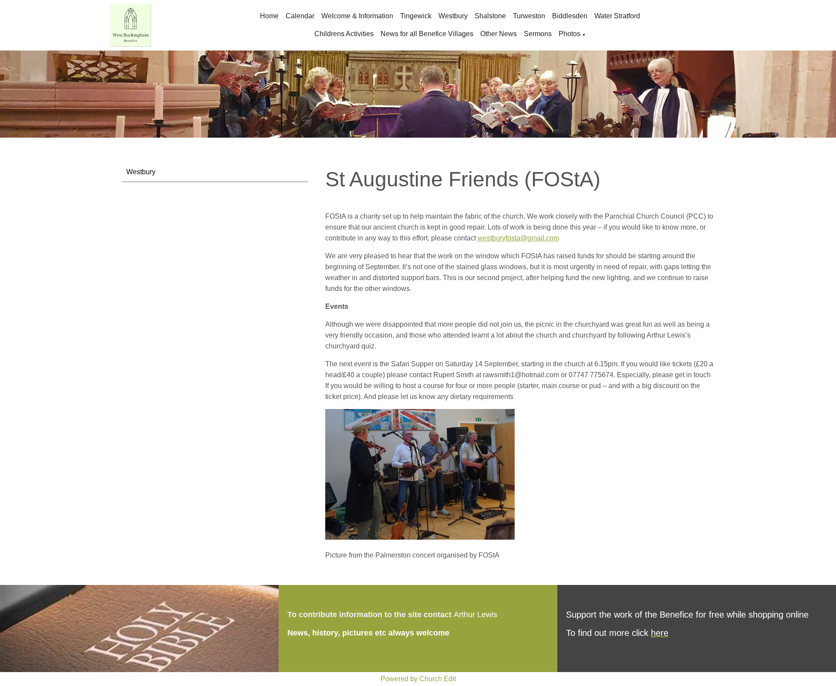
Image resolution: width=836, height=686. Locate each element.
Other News (498, 33)
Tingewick (415, 16)
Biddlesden (569, 16)
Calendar (300, 16)
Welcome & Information (357, 16)
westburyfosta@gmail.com (518, 238)
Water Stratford (617, 16)
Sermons (538, 33)
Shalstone (490, 16)
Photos (569, 33)
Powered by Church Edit (418, 679)
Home (269, 16)
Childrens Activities (344, 33)
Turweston (529, 16)
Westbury (453, 16)
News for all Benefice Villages (427, 33)
